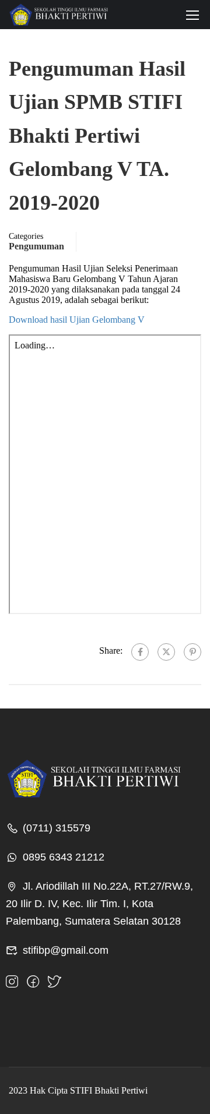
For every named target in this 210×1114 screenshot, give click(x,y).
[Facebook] (140, 652)
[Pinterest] (192, 652)
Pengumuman (36, 246)
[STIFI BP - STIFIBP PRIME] (58, 14)
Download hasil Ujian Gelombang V (77, 320)
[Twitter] (166, 652)
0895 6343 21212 (63, 857)
